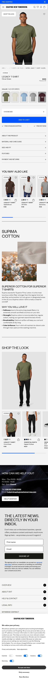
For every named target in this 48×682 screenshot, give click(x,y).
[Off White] (4, 199)
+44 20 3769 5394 (13, 489)
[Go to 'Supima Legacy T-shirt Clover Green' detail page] (6, 97)
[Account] (41, 7)
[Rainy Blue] (7, 199)
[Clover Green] (6, 199)
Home (3, 68)
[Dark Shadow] (28, 439)
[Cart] (44, 7)
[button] (16, 200)
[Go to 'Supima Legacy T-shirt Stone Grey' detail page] (33, 97)
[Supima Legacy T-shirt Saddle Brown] (10, 186)
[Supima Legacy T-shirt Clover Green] (11, 424)
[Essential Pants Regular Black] (31, 424)
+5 (9, 200)
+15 (30, 439)
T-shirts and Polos (17, 68)
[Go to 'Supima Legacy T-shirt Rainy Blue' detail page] (24, 97)
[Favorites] (38, 7)
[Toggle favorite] (44, 14)
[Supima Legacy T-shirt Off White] (28, 186)
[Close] (44, 1)
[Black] (24, 439)
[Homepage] (16, 7)
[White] (46, 439)
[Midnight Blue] (26, 439)
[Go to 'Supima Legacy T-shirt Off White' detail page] (15, 97)
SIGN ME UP (24, 556)
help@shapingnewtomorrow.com (21, 492)
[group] (24, 37)
